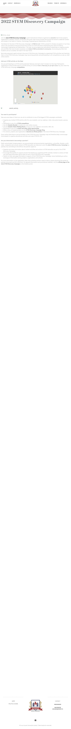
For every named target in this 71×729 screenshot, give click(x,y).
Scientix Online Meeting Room (16, 126)
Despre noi (17, 3)
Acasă (4, 3)
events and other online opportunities (28, 128)
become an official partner (34, 131)
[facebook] (35, 720)
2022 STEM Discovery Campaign (16, 38)
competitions (21, 67)
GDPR (13, 701)
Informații (63, 3)
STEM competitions (23, 123)
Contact (10, 3)
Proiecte (56, 3)
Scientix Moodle (12, 125)
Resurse (50, 3)
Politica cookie (13, 703)
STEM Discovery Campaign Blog (35, 130)
